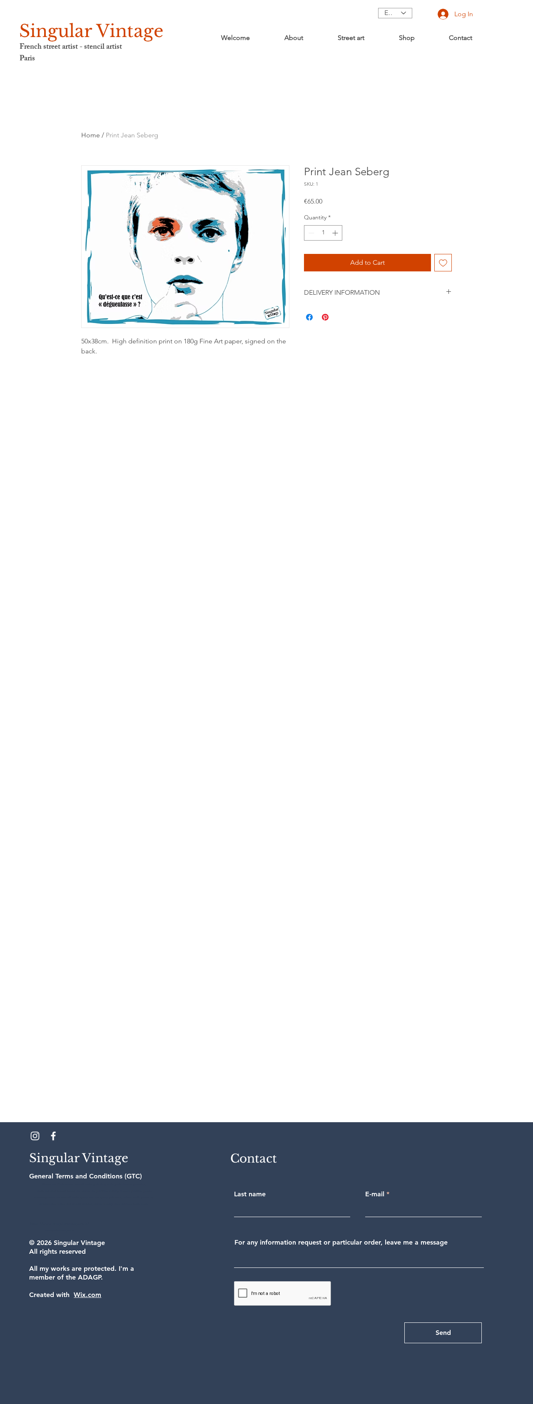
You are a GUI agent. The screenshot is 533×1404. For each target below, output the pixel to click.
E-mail (374, 1194)
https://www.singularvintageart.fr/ (59, 1224)
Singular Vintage (91, 31)
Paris (27, 59)
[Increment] (336, 233)
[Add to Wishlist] (443, 262)
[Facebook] (53, 1136)
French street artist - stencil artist (71, 47)
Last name (250, 1194)
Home (90, 135)
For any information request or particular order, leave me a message (341, 1242)
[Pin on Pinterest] (325, 317)
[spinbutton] (323, 233)
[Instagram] (35, 1136)
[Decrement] (310, 233)
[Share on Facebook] (309, 317)
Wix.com (87, 1295)
